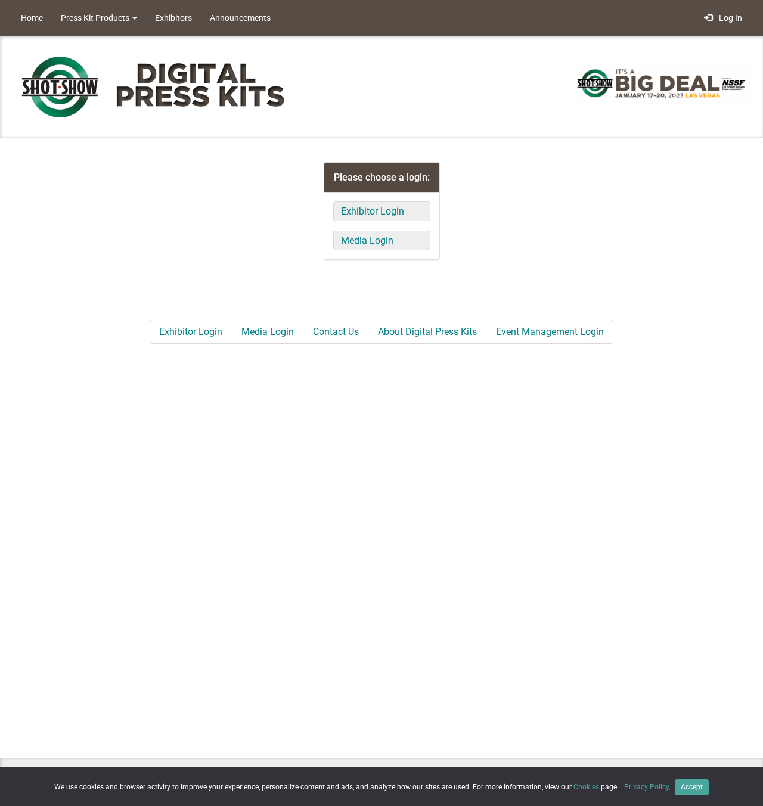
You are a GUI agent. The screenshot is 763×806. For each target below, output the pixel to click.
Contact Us (336, 331)
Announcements (240, 18)
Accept (692, 787)
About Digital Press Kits (427, 331)
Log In (728, 18)
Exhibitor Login (372, 211)
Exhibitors (173, 18)
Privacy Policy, (648, 787)
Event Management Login (550, 331)
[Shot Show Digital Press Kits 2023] (161, 86)
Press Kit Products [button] (96, 18)
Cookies (586, 787)
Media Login (367, 240)
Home (32, 18)
